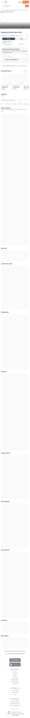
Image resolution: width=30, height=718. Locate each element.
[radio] (8, 39)
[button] (15, 58)
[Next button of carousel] (25, 71)
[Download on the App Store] (15, 660)
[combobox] (16, 56)
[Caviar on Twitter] (15, 709)
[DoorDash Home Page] (6, 2)
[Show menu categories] (1, 104)
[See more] (28, 36)
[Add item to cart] (10, 83)
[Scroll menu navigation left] (4, 104)
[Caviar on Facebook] (12, 709)
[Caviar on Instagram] (17, 709)
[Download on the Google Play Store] (15, 664)
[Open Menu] (2, 2)
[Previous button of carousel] (23, 71)
